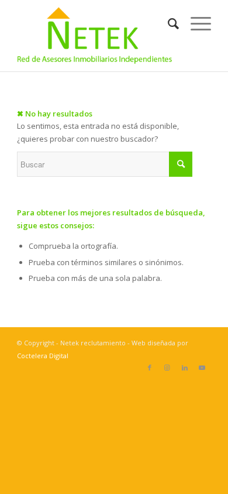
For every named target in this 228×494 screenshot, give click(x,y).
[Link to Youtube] (202, 367)
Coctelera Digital (42, 355)
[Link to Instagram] (167, 367)
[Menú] (195, 23)
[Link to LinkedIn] (185, 367)
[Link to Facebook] (149, 367)
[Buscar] (167, 23)
